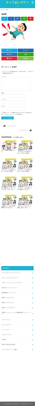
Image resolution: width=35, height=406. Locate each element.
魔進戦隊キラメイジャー (9, 292)
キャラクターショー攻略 (9, 349)
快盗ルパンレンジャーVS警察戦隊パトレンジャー (16, 313)
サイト (3, 106)
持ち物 (4, 339)
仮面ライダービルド (8, 297)
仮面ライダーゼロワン (8, 307)
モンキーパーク (6, 334)
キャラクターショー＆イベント (11, 272)
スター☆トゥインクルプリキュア (12, 282)
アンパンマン (6, 329)
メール (3, 99)
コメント (4, 76)
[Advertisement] (17, 242)
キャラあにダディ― (17, 4)
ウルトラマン (6, 319)
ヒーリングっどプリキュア (10, 277)
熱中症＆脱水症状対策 (8, 344)
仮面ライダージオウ (8, 302)
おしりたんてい (6, 324)
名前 (3, 93)
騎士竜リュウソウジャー (9, 287)
